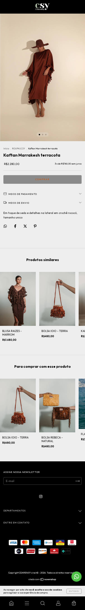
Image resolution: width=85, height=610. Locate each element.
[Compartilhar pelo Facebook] (15, 226)
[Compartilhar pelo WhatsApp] (5, 226)
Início (6, 148)
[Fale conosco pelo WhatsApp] (76, 576)
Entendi (74, 591)
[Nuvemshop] (42, 580)
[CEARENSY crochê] (11, 603)
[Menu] (27, 603)
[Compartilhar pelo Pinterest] (35, 226)
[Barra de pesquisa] (42, 603)
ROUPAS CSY (18, 148)
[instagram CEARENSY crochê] (41, 496)
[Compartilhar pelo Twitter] (25, 226)
